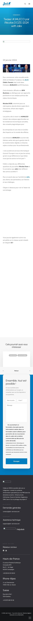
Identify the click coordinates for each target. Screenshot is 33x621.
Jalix (28, 177)
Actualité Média (22, 355)
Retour (16, 371)
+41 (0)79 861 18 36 (8, 600)
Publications (13, 355)
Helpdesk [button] (20, 529)
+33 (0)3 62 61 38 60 (9, 573)
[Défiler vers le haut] (30, 618)
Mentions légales (27, 613)
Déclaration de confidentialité (16, 615)
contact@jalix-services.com (11, 511)
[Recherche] (24, 4)
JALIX (26, 80)
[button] (29, 4)
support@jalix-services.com (11, 524)
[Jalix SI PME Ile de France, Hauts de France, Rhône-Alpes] (7, 3)
